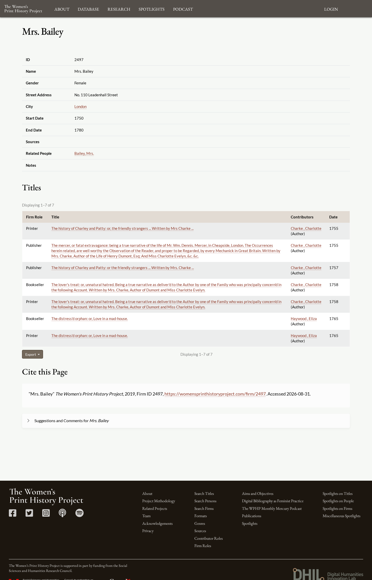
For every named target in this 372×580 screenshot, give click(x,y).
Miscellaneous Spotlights (341, 515)
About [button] (61, 8)
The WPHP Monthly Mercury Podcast (272, 508)
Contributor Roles (208, 538)
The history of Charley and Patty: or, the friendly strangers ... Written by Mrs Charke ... (122, 228)
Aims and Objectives (257, 493)
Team (146, 515)
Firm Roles (202, 545)
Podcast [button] (183, 8)
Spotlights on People (338, 500)
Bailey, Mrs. (84, 153)
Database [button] (88, 8)
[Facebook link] (12, 514)
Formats (200, 515)
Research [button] (119, 8)
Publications (251, 515)
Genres (199, 523)
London (80, 106)
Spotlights (249, 523)
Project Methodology (158, 500)
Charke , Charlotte (306, 228)
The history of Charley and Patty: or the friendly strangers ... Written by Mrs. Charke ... (122, 267)
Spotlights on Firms (337, 508)
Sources (200, 530)
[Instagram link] (46, 514)
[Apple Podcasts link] (62, 514)
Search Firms (204, 508)
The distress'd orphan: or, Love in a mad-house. (89, 318)
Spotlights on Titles (338, 493)
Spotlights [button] (151, 8)
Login (331, 8)
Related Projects (154, 508)
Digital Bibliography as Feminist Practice (272, 500)
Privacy (148, 530)
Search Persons (205, 500)
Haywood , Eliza (304, 318)
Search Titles (204, 493)
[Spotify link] (79, 514)
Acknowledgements (157, 523)
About (147, 493)
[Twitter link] (29, 514)
